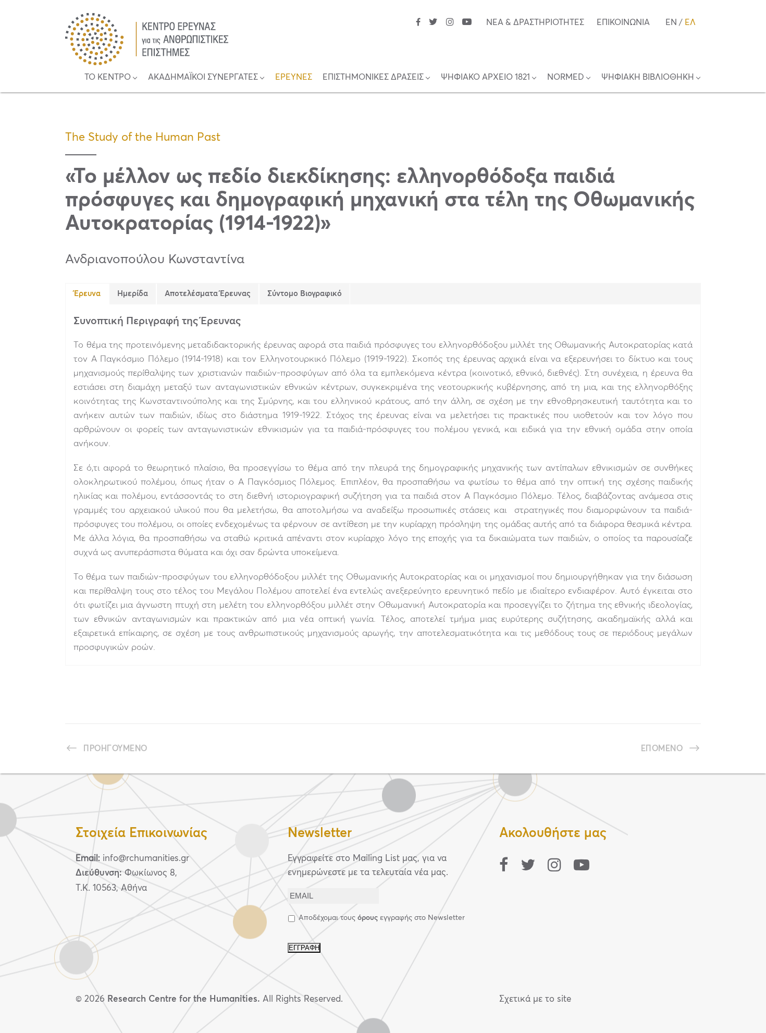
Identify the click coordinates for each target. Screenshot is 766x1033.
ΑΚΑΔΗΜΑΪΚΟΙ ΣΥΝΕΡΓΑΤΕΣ (203, 77)
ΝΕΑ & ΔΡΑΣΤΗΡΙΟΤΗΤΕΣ (535, 22)
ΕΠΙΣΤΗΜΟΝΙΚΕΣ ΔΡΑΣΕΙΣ (373, 77)
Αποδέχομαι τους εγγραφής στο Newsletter (382, 917)
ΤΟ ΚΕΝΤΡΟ (107, 77)
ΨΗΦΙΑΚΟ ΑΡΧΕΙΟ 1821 (485, 77)
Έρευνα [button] (87, 294)
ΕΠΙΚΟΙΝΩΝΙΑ (623, 22)
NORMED (565, 77)
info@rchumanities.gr (146, 858)
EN (671, 22)
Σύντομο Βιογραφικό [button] (304, 294)
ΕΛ (690, 22)
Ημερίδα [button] (132, 294)
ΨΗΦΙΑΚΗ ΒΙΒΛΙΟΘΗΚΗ (647, 77)
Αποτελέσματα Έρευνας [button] (208, 294)
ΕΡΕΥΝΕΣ (293, 77)
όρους (367, 917)
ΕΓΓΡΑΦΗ (304, 948)
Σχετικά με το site (535, 999)
